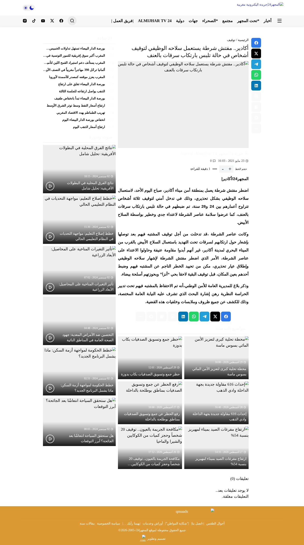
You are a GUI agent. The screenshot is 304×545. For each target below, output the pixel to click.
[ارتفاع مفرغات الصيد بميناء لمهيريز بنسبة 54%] (216, 447)
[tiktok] (34, 21)
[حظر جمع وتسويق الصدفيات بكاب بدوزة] (150, 357)
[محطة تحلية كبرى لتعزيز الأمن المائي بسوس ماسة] (216, 357)
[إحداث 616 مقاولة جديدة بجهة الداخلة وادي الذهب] (216, 402)
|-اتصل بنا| (197, 523)
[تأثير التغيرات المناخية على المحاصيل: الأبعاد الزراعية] (79, 270)
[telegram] (256, 64)
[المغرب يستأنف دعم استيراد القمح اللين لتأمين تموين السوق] (79, 64)
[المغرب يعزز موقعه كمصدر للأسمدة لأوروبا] (79, 78)
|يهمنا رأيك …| (131, 523)
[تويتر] (52, 21)
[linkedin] (256, 85)
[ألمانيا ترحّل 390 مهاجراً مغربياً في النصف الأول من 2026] (79, 71)
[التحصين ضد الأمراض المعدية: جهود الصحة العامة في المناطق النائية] (79, 321)
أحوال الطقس (215, 523)
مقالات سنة (87, 523)
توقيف (231, 40)
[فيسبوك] (61, 21)
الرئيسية (243, 40)
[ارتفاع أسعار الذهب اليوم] (79, 127)
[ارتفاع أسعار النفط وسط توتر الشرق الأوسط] (79, 106)
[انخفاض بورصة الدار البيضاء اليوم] (79, 121)
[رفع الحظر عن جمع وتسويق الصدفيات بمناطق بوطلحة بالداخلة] (150, 402)
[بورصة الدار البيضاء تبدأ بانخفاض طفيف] (79, 99)
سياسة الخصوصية (108, 523)
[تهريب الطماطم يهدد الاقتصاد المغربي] (79, 113)
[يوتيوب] (43, 21)
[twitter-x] (256, 53)
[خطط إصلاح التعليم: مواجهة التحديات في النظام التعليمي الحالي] (79, 219)
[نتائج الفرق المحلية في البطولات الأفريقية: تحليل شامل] (79, 169)
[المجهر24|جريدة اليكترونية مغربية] (250, 8)
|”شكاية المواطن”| (177, 523)
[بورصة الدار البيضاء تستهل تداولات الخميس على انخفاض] (79, 49)
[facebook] (256, 43)
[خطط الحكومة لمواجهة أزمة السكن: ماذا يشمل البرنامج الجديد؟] (79, 371)
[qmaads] (183, 511)
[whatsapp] (256, 75)
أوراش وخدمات (153, 523)
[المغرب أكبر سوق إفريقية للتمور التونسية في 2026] (79, 56)
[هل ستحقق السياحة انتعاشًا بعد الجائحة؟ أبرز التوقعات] (79, 422)
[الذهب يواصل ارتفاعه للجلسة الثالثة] (79, 92)
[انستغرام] (25, 21)
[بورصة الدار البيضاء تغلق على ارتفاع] (79, 85)
